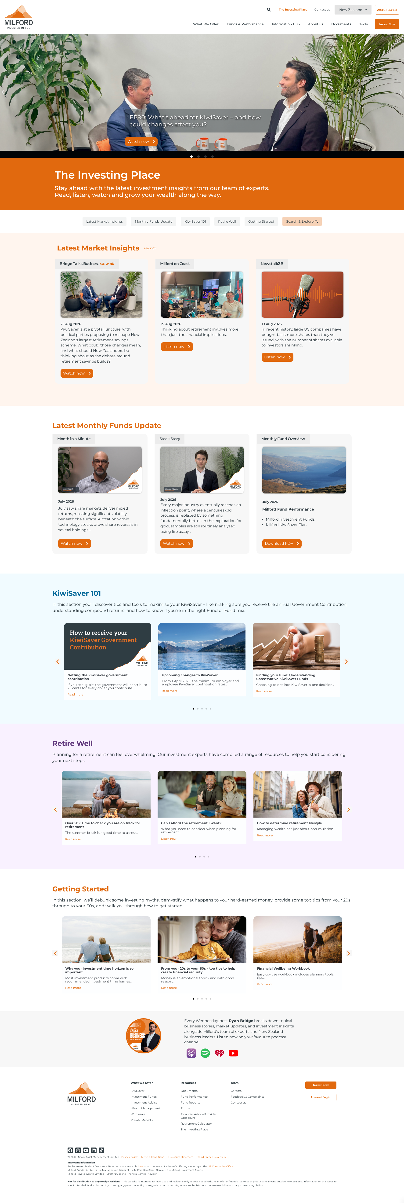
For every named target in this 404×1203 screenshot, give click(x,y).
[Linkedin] (93, 1150)
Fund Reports (190, 1102)
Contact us (322, 9)
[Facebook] (70, 1150)
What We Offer (142, 1083)
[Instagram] (78, 1150)
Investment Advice (144, 1102)
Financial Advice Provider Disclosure (198, 1115)
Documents (189, 1091)
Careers (236, 1091)
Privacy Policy (129, 1157)
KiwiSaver (137, 1091)
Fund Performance (194, 1096)
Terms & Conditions (152, 1157)
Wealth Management (145, 1108)
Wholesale (138, 1114)
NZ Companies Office (220, 1166)
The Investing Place (293, 9)
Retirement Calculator (196, 1123)
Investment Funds (144, 1096)
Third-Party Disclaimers (212, 1157)
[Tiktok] (101, 1150)
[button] (3, 92)
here (140, 1166)
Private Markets (142, 1120)
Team (235, 1083)
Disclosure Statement (181, 1157)
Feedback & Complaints (247, 1096)
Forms (185, 1108)
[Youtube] (86, 1150)
